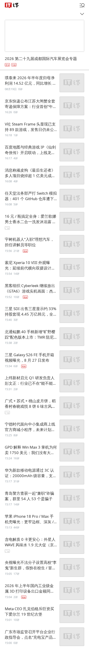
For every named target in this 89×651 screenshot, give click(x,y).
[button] (11, 5)
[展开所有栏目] (83, 14)
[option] (44, 61)
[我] (82, 5)
